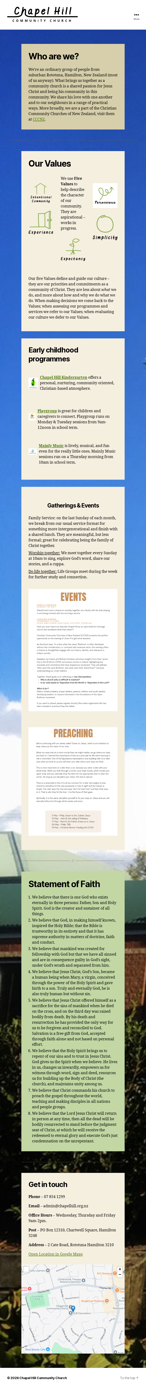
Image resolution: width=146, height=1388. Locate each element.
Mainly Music (51, 445)
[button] (73, 1309)
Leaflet (121, 1353)
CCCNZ (39, 119)
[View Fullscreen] (26, 1269)
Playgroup (47, 411)
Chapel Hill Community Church (43, 1378)
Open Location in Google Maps (55, 1254)
